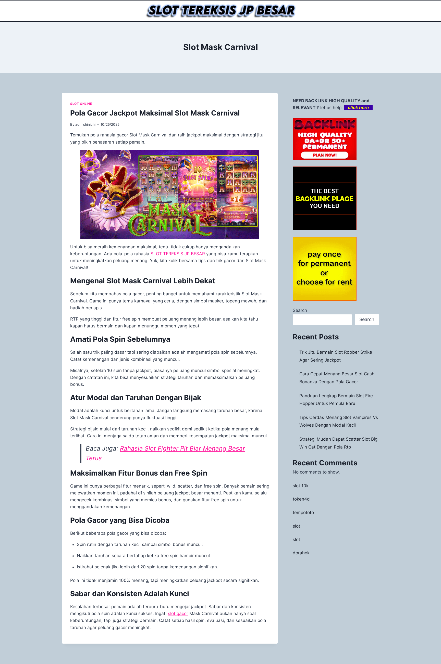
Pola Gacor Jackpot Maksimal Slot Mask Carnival (155, 113)
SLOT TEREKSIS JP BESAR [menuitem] (178, 253)
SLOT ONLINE (81, 104)
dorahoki (302, 552)
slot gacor (178, 613)
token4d (301, 499)
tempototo (303, 512)
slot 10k (301, 485)
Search (300, 310)
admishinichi (85, 124)
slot (296, 526)
